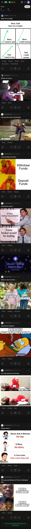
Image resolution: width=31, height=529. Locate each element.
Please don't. (5, 428)
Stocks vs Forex (6, 78)
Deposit (17, 192)
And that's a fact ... (7, 206)
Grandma (17, 311)
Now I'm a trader (7, 19)
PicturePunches (8, 114)
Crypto (17, 61)
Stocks (4, 102)
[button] (25, 2)
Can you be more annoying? (11, 117)
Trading (4, 61)
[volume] (28, 98)
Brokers (10, 192)
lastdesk (6, 15)
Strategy (10, 311)
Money (11, 61)
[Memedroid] (5, 2)
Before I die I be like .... (9, 280)
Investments (6, 64)
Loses (16, 465)
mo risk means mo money (10, 373)
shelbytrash (7, 75)
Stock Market (15, 64)
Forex (23, 61)
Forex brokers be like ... (9, 157)
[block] (29, 15)
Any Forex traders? (7, 326)
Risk (16, 408)
